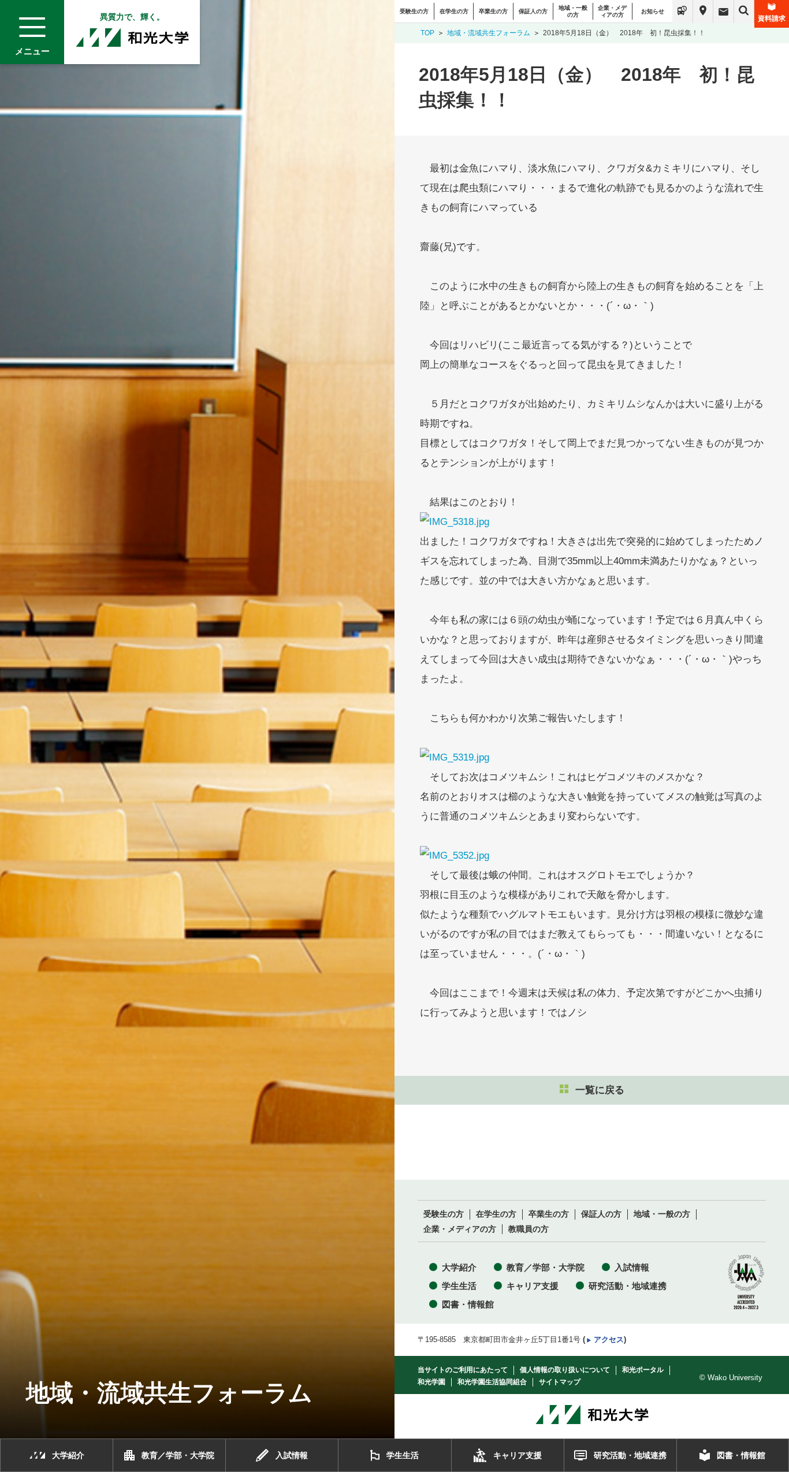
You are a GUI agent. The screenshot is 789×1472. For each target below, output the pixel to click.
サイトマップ (559, 1382)
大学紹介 (459, 1267)
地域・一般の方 (573, 11)
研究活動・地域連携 (628, 1286)
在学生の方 (454, 11)
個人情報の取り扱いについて (565, 1370)
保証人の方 (533, 11)
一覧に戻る (599, 1090)
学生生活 (459, 1286)
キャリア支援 (533, 1286)
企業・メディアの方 (612, 11)
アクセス (609, 1339)
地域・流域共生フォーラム (488, 33)
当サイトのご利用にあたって (463, 1370)
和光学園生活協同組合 (492, 1382)
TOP (427, 33)
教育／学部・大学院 (546, 1267)
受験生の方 (414, 11)
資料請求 (772, 18)
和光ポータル (643, 1370)
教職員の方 (528, 1229)
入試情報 (632, 1267)
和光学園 (431, 1382)
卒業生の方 (493, 11)
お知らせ (652, 11)
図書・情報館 (468, 1304)
